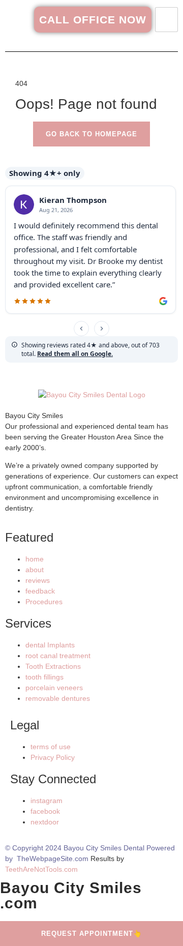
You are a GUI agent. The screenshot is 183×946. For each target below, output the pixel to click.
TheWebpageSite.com (52, 858)
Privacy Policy (52, 757)
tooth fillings (44, 677)
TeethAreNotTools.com (41, 869)
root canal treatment (57, 656)
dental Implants (50, 645)
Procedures (44, 602)
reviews (37, 580)
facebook (45, 811)
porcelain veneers (54, 688)
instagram (46, 800)
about (34, 570)
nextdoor (44, 822)
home (34, 559)
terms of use (50, 747)
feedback (40, 591)
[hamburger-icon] (166, 19)
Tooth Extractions (53, 666)
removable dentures (57, 698)
